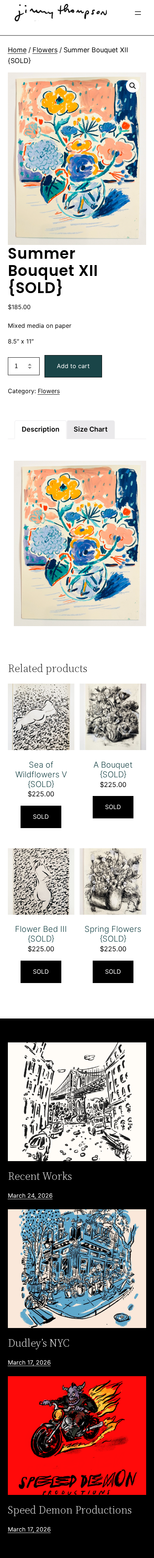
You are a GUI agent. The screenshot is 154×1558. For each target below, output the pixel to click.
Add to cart (73, 366)
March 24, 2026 (30, 1195)
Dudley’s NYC (39, 1343)
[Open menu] (137, 13)
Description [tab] (40, 429)
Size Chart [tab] (91, 429)
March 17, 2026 (29, 1362)
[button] (132, 86)
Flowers (45, 50)
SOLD (41, 816)
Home (17, 50)
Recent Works (40, 1176)
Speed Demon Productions (70, 1510)
